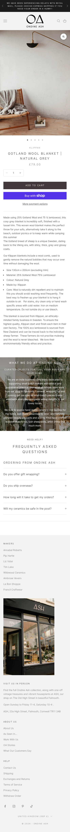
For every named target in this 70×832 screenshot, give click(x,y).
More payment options (35, 203)
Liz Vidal (8, 561)
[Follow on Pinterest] (22, 806)
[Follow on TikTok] (31, 806)
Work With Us (10, 739)
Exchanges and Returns (16, 778)
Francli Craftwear (12, 589)
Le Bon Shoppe (11, 583)
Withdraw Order (12, 795)
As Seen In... (10, 733)
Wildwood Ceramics (14, 572)
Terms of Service (12, 784)
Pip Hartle (8, 555)
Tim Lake (8, 566)
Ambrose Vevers (12, 578)
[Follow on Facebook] (5, 806)
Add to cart (35, 185)
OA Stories (9, 745)
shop (17, 391)
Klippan (34, 147)
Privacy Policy (11, 790)
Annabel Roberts (12, 550)
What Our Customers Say (17, 750)
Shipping (8, 773)
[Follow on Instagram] (14, 806)
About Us (8, 728)
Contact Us (9, 767)
